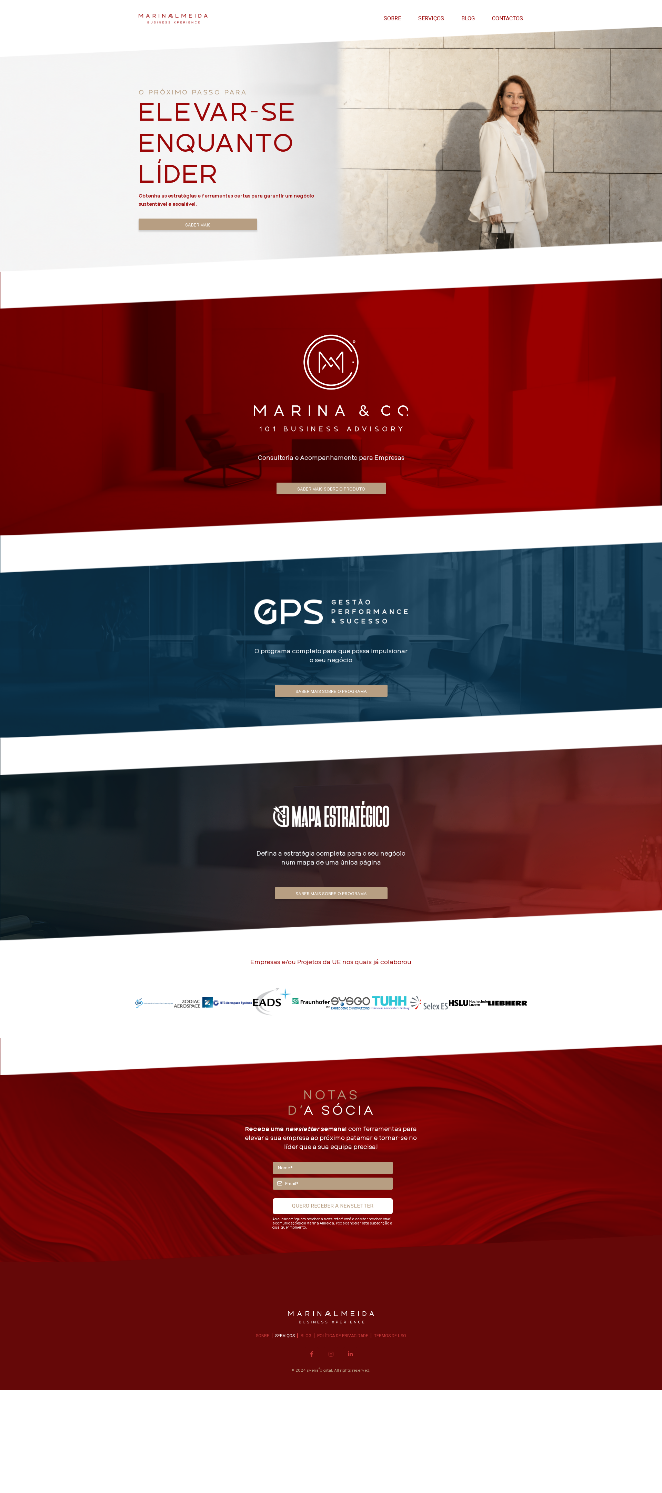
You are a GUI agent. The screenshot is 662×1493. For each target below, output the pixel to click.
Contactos (507, 18)
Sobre (392, 18)
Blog (468, 18)
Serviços (431, 18)
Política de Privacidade (342, 1335)
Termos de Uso (390, 1335)
